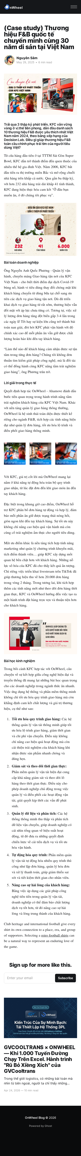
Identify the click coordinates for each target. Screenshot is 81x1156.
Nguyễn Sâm (27, 58)
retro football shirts (54, 935)
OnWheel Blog (34, 1118)
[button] (74, 7)
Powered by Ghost (40, 1125)
